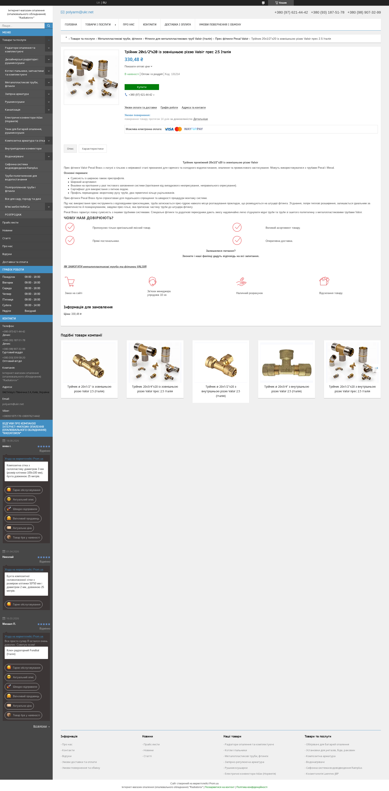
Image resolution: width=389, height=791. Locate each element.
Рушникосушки (15, 102)
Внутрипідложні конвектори (23, 148)
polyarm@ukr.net (13, 404)
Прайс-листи (10, 222)
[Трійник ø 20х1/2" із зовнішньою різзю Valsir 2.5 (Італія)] (89, 362)
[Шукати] (49, 26)
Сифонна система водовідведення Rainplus (21, 166)
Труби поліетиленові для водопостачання (21, 177)
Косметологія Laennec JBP (322, 773)
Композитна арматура (321, 756)
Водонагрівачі (14, 156)
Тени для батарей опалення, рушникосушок (23, 130)
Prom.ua (214, 783)
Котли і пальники (236, 750)
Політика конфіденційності (251, 787)
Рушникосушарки (236, 768)
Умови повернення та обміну (81, 768)
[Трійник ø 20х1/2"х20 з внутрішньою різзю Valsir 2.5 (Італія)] (220, 362)
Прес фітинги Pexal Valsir (231, 38)
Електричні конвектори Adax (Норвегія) (24, 119)
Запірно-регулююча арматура (244, 762)
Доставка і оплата (178, 24)
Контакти (149, 24)
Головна (71, 24)
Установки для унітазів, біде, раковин (330, 750)
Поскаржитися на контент (220, 787)
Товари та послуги (14, 40)
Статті (6, 238)
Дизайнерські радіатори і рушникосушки (21, 61)
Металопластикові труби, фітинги (21, 84)
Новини (7, 230)
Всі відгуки (40, 726)
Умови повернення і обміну (220, 24)
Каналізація (12, 109)
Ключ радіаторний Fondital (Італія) (23, 652)
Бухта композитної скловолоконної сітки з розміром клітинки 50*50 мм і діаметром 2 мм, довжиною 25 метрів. (25, 583)
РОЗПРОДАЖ (13, 214)
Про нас (7, 246)
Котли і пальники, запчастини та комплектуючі (24, 72)
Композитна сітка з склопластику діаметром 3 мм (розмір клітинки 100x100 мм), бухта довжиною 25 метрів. (25, 471)
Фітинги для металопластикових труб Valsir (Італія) (178, 38)
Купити (141, 87)
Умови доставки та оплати (79, 762)
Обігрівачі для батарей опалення (327, 744)
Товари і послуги (98, 24)
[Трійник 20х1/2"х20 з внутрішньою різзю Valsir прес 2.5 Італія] (352, 362)
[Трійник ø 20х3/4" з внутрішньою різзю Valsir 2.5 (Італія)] (286, 362)
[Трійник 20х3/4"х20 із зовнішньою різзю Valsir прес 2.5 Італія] (155, 362)
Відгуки (7, 254)
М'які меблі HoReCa (17, 206)
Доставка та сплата (15, 262)
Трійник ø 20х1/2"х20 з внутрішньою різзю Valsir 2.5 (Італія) (221, 391)
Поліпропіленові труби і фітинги (20, 189)
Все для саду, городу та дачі (23, 199)
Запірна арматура (17, 94)
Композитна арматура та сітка (25, 140)
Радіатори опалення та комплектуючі (20, 49)
